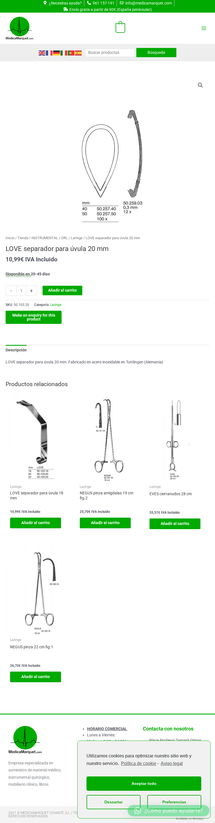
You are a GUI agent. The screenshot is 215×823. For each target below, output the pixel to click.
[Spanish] (78, 52)
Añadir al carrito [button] (35, 522)
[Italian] (64, 52)
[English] (42, 52)
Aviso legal (172, 763)
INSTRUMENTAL (44, 238)
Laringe (77, 238)
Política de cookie (138, 763)
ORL (64, 238)
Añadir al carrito (62, 290)
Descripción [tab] (16, 350)
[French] (49, 52)
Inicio (10, 238)
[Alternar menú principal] (203, 28)
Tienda (22, 238)
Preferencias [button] (174, 802)
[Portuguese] (71, 52)
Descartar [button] (113, 802)
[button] (200, 85)
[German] (56, 52)
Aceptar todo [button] (144, 783)
